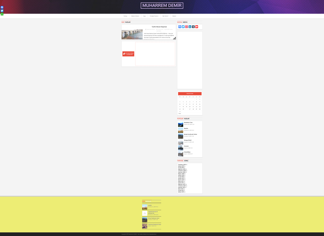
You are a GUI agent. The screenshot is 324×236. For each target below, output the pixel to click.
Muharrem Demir (150, 29)
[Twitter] (2, 10)
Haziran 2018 (181, 172)
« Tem (179, 113)
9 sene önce (160, 29)
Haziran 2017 (181, 187)
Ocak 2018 (181, 177)
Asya (144, 16)
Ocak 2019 (181, 167)
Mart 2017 (180, 189)
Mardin (186, 128)
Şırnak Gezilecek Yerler (190, 134)
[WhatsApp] (2, 14)
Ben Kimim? (165, 16)
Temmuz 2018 (182, 170)
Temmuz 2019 (182, 164)
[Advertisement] (155, 54)
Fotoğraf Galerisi (154, 16)
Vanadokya (187, 152)
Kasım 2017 (181, 180)
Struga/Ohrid (187, 140)
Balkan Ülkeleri (135, 16)
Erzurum (186, 146)
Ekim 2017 (181, 181)
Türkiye (125, 16)
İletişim (174, 16)
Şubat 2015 (181, 192)
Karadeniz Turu (188, 122)
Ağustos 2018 (181, 169)
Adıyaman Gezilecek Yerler (154, 224)
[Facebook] (2, 7)
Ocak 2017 (181, 190)
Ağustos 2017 (181, 184)
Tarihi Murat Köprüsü (159, 27)
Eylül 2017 (181, 183)
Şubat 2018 (181, 175)
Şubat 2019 (181, 166)
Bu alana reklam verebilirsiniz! (130, 54)
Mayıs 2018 (181, 174)
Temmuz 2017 (182, 186)
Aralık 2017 (181, 178)
